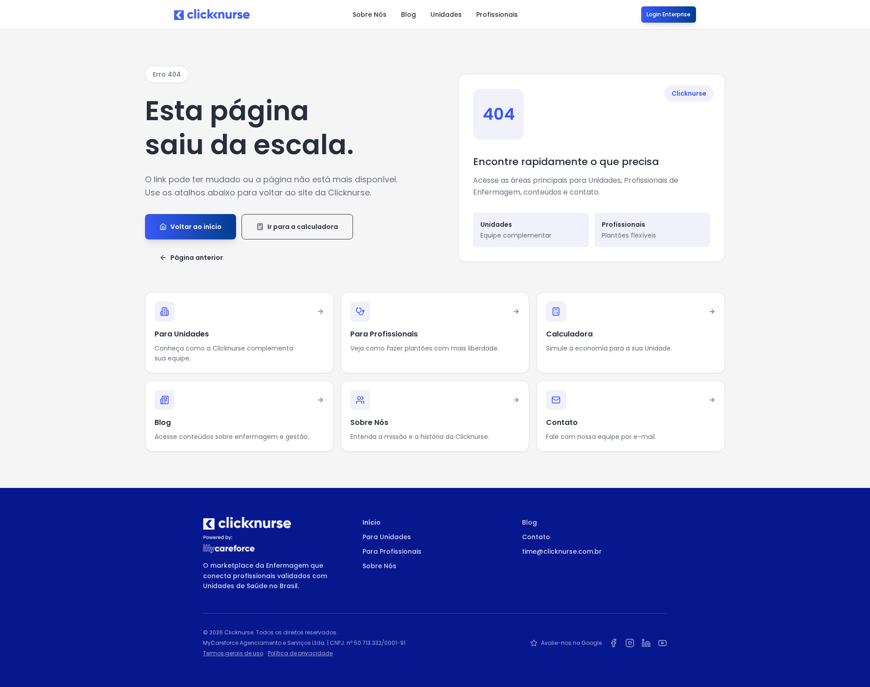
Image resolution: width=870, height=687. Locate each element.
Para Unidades (386, 536)
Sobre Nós (370, 14)
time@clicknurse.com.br (562, 551)
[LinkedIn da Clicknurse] (646, 643)
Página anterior (196, 257)
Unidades (446, 14)
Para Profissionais (391, 551)
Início (371, 522)
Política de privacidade (300, 653)
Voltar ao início (196, 226)
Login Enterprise (669, 14)
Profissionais (497, 14)
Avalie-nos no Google (571, 643)
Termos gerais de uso (233, 653)
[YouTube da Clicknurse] (662, 643)
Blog (408, 14)
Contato (536, 536)
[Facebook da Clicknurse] (613, 643)
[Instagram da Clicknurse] (629, 643)
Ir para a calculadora (302, 226)
